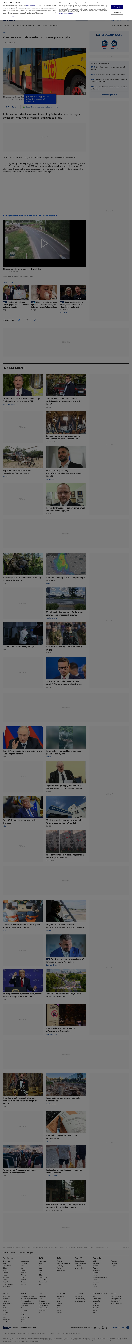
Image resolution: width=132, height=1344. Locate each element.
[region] (66, 10)
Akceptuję (117, 7)
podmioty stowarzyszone (32, 5)
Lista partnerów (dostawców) (66, 13)
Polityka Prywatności (8, 16)
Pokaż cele (117, 12)
